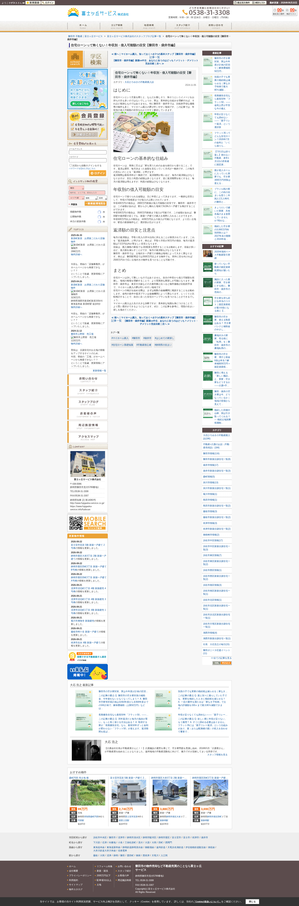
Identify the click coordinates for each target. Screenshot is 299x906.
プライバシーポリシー (80, 875)
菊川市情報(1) (210, 494)
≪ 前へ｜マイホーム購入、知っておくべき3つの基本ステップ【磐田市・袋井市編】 (154, 54)
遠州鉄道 (160, 847)
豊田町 (130, 855)
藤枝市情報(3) (210, 511)
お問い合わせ (124, 866)
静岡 (116, 855)
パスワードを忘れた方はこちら (82, 168)
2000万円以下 (104, 875)
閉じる (252, 901)
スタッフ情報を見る (217, 754)
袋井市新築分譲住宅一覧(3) (216, 470)
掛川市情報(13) (210, 482)
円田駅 (81, 820)
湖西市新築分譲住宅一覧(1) (216, 638)
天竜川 (155, 855)
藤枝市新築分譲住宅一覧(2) (216, 517)
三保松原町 (130, 842)
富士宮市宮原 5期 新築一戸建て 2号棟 (129, 777)
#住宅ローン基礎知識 (122, 345)
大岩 (178, 816)
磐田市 (112, 837)
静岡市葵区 (171, 816)
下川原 (96, 842)
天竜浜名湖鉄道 (175, 847)
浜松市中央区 (100, 837)
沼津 (109, 855)
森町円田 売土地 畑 (79, 777)
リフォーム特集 (104, 866)
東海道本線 (99, 847)
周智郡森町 (89, 816)
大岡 (154, 842)
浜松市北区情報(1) (212, 600)
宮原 (135, 816)
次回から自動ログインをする (87, 165)
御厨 (138, 855)
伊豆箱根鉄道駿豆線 (195, 847)
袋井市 (204, 837)
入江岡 (164, 855)
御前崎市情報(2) (211, 534)
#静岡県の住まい (163, 345)
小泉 (120, 842)
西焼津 (146, 855)
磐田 (122, 855)
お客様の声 (123, 875)
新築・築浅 (102, 871)
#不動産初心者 (144, 345)
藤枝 (95, 855)
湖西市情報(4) (210, 632)
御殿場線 (149, 847)
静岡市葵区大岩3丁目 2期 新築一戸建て (171, 777)
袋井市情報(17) (210, 465)
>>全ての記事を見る (221, 658)
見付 (140, 842)
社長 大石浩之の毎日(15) (216, 644)
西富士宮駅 (124, 820)
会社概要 (73, 871)
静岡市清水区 (134, 837)
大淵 (147, 842)
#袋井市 (147, 338)
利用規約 (73, 880)
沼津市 (121, 837)
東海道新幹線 (113, 847)
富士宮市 (129, 816)
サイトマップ (76, 884)
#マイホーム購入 (120, 338)
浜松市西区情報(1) (212, 570)
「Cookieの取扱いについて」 (207, 901)
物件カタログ (76, 889)
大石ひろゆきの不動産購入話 (139, 82)
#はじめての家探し (164, 338)
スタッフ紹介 (124, 871)
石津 (104, 842)
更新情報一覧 (99, 370)
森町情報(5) (209, 476)
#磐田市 (136, 338)
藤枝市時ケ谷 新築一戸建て (85, 631)
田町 (220, 816)
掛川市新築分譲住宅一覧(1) (216, 488)
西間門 (168, 842)
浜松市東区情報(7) (212, 555)
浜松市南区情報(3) (212, 585)
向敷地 (112, 842)
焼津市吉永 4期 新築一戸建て (86, 642)
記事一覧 (155, 57)
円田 (96, 816)
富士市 (186, 837)
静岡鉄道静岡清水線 (133, 847)
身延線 (211, 847)
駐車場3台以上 (104, 880)
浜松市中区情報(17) (213, 540)
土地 (99, 884)
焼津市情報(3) (210, 523)
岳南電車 (122, 850)
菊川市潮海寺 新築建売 (82, 621)
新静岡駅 (164, 820)
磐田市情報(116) (211, 453)
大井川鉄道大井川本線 (104, 850)
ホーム (72, 866)
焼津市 (195, 837)
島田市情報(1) (210, 499)
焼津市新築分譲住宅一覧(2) (216, 529)
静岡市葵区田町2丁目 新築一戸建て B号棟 (213, 777)
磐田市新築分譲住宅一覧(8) (216, 459)
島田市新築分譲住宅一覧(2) (216, 505)
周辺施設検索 (124, 880)
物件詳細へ (76, 254)
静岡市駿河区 (149, 837)
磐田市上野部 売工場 (82, 334)
